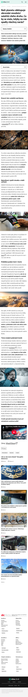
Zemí (2, 255)
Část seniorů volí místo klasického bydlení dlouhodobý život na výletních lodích (11, 575)
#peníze (17, 628)
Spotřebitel (18, 624)
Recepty (17, 662)
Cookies (15, 685)
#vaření (17, 649)
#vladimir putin (19, 630)
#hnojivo (3, 667)
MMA (2, 644)
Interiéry (17, 640)
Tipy (2, 661)
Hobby (17, 639)
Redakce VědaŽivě (7, 28)
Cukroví (17, 659)
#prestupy (4, 648)
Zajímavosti (3, 626)
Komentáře (18, 621)
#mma (3, 652)
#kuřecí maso (18, 669)
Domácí (17, 620)
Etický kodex (11, 685)
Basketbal (3, 639)
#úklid (3, 669)
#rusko (17, 632)
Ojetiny (2, 622)
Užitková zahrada (4, 662)
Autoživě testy (4, 621)
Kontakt (19, 681)
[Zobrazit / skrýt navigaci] (26, 2)
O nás (9, 681)
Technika (8, 6)
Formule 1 (3, 640)
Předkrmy (17, 661)
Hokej (2, 643)
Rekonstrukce (18, 642)
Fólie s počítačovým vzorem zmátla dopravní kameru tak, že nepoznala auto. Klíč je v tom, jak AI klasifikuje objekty (13, 483)
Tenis (2, 645)
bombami (12, 348)
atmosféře (5, 124)
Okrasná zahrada (4, 659)
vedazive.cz (3, 6)
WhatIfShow (10, 443)
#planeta (11, 452)
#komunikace (4, 452)
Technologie (18, 625)
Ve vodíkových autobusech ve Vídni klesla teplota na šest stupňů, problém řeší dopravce (13, 552)
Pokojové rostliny (4, 660)
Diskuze (11, 461)
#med (17, 671)
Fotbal (2, 642)
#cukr (17, 667)
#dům (17, 647)
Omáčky (17, 660)
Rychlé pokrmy (18, 663)
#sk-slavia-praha (5, 650)
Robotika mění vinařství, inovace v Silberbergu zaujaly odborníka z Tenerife (12, 529)
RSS (19, 685)
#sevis (3, 628)
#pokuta (3, 633)
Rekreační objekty (19, 643)
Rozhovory (18, 622)
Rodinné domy (18, 644)
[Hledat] (22, 2)
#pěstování (18, 652)
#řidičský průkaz (5, 630)
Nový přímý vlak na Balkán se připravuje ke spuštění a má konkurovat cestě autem (14, 506)
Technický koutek (4, 625)
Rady (2, 624)
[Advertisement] (14, 596)
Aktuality (2, 620)
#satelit (17, 452)
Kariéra (14, 681)
